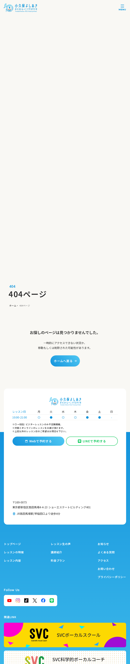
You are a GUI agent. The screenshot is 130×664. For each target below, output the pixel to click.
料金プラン (58, 560)
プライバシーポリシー (112, 577)
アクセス (103, 560)
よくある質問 (106, 552)
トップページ (12, 544)
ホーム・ (14, 305)
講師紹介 (56, 552)
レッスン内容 (12, 560)
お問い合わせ (106, 569)
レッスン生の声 (61, 544)
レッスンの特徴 (14, 552)
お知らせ (103, 544)
